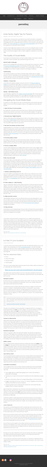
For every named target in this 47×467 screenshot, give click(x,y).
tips (25, 232)
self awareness (17, 232)
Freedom (27, 167)
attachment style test (33, 418)
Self (8, 444)
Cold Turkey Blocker (7, 168)
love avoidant (31, 445)
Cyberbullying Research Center (37, 76)
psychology (5, 446)
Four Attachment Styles (25, 247)
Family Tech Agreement (13, 133)
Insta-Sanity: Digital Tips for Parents (17, 34)
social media (22, 232)
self (14, 232)
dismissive (20, 445)
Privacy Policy (22, 464)
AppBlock (34, 167)
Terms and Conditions (29, 463)
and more (24, 155)
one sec (38, 167)
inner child (24, 445)
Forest (30, 167)
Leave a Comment (19, 36)
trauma (15, 446)
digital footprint (13, 119)
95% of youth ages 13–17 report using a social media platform (22, 43)
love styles (35, 445)
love (27, 445)
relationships (10, 446)
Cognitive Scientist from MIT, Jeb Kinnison (16, 304)
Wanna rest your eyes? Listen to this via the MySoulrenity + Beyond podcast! (23, 270)
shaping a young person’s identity (25, 93)
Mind (9, 231)
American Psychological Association (12, 65)
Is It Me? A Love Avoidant (13, 240)
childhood (17, 445)
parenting (11, 232)
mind (9, 232)
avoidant (13, 445)
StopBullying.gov (14, 178)
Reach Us (26, 464)
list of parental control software (31, 202)
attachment (10, 445)
